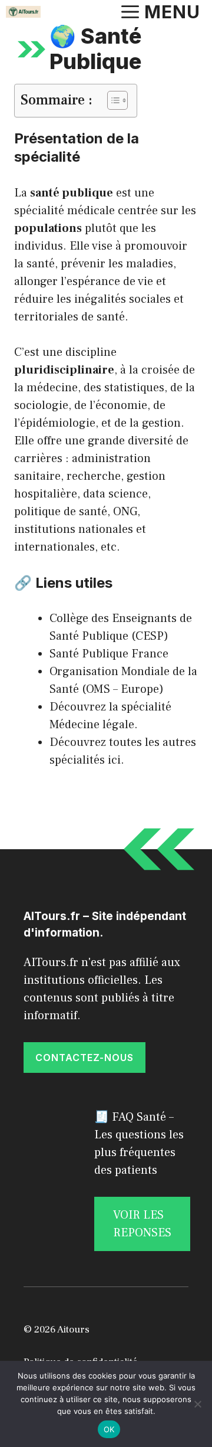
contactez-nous (84, 1057)
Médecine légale (91, 724)
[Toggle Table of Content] (111, 100)
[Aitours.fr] (23, 12)
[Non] (197, 1404)
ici (114, 760)
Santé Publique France (108, 654)
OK (109, 1429)
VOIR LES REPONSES (142, 1223)
